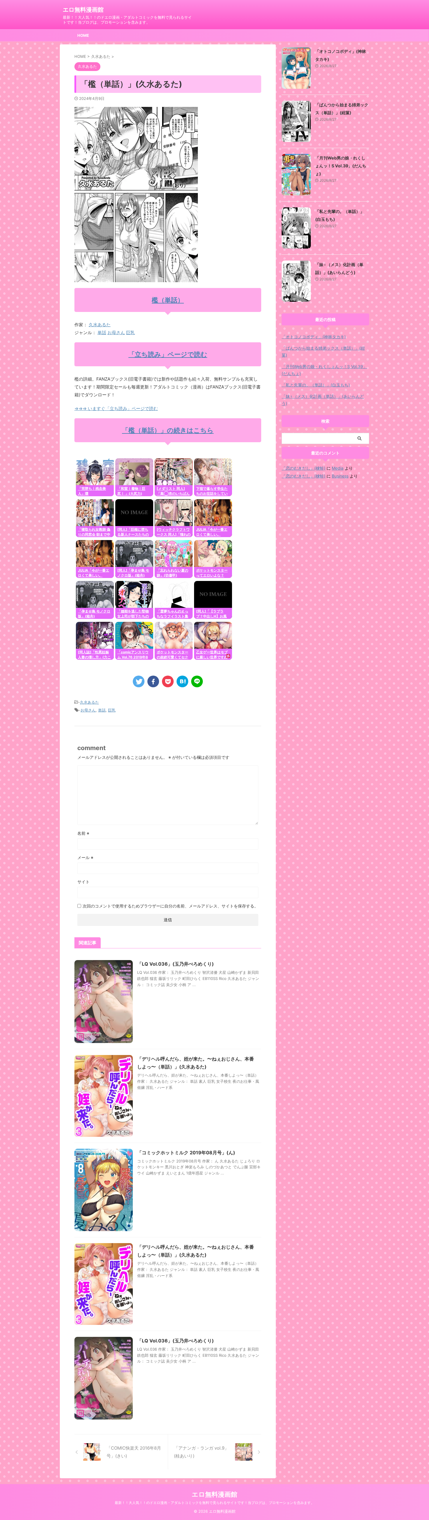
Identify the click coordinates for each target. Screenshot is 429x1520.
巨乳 (130, 332)
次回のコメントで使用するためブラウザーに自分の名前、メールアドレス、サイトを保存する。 (170, 905)
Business (340, 475)
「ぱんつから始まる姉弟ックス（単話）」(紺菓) (323, 352)
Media (337, 468)
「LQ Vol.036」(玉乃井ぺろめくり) (175, 964)
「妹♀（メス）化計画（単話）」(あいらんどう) (323, 400)
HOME (83, 35)
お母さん (116, 332)
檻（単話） (168, 300)
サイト (83, 881)
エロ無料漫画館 (83, 9)
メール (85, 857)
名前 (83, 833)
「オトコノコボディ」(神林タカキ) (314, 336)
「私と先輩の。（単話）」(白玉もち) (316, 384)
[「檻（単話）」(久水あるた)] (182, 681)
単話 (101, 332)
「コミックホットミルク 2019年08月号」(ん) (186, 1152)
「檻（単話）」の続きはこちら (168, 430)
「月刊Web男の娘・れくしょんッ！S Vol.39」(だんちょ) (340, 165)
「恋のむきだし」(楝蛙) (303, 468)
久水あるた (100, 324)
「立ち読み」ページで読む (167, 354)
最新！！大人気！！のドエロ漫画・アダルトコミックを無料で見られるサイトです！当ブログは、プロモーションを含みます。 (214, 1502)
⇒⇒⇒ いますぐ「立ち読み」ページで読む (116, 408)
